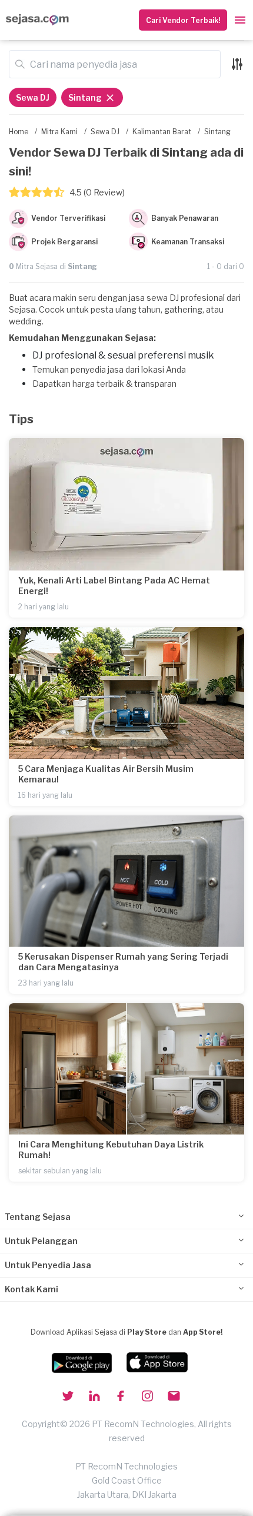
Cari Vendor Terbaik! (183, 20)
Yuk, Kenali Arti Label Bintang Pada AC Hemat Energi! (114, 585)
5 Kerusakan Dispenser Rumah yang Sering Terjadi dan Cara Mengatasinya (123, 961)
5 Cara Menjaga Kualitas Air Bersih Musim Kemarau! (106, 774)
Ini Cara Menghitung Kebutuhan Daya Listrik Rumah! (111, 1149)
